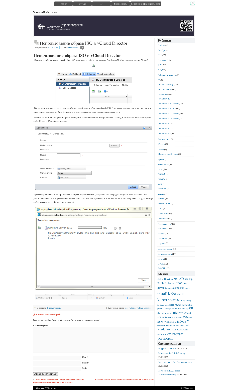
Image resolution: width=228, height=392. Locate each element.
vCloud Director (144, 307)
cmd (185, 283)
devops (161, 288)
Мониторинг (164, 139)
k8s (160, 54)
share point (169, 308)
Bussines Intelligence (168, 153)
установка (165, 338)
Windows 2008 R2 (167, 108)
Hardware (162, 60)
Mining (181, 300)
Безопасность (120, 3)
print (160, 64)
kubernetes (167, 299)
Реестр (161, 143)
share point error (179, 308)
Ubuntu (161, 178)
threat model (165, 313)
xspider (161, 243)
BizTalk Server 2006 (169, 283)
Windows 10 (164, 98)
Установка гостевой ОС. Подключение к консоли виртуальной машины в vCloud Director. (58, 381)
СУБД (161, 263)
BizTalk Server (165, 89)
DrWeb (161, 233)
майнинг (161, 333)
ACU (176, 279)
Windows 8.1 (170, 325)
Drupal (161, 198)
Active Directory (165, 84)
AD (181, 278)
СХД (160, 69)
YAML (180, 329)
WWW (161, 194)
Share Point (163, 213)
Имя (85, 357)
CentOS (161, 173)
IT (101, 3)
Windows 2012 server (168, 113)
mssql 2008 (169, 305)
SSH (190, 308)
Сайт (84, 368)
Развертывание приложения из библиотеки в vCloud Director (124, 379)
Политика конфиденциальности (145, 3)
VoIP (160, 184)
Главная (63, 3)
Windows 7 (164, 123)
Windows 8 (164, 128)
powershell (187, 304)
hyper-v (187, 288)
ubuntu (178, 312)
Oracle (161, 149)
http (182, 287)
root (163, 308)
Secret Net (163, 238)
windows (169, 321)
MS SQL (162, 268)
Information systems (167, 75)
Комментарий (40, 325)
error (168, 288)
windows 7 (182, 321)
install (162, 293)
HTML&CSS (164, 203)
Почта (161, 258)
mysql (178, 305)
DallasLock (163, 228)
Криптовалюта (165, 253)
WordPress (163, 218)
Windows (162, 94)
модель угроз (175, 334)
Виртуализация (54, 307)
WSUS (173, 329)
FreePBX (162, 188)
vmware (177, 317)
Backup (161, 45)
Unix (160, 169)
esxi (172, 287)
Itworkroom (73, 47)
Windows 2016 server (168, 118)
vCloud (132, 307)
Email (85, 362)
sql (187, 308)
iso (126, 307)
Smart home (163, 164)
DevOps (82, 3)
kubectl (179, 294)
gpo (177, 288)
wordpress (163, 329)
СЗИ (185, 329)
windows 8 (161, 325)
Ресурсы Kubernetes (167, 348)
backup (188, 279)
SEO (160, 208)
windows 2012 (182, 325)
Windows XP (165, 133)
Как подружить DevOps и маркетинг (175, 361)
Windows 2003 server (168, 103)
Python (161, 159)
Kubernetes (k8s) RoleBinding (171, 353)
